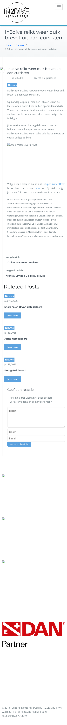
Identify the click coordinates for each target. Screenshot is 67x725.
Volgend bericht (15, 270)
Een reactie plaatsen (44, 78)
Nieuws (20, 45)
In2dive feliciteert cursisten (22, 262)
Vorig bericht (13, 257)
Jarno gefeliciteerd (15, 338)
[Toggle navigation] (59, 7)
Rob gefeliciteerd (15, 370)
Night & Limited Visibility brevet (25, 275)
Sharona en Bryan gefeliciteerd (23, 306)
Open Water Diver (55, 184)
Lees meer (13, 315)
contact (38, 188)
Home (8, 45)
